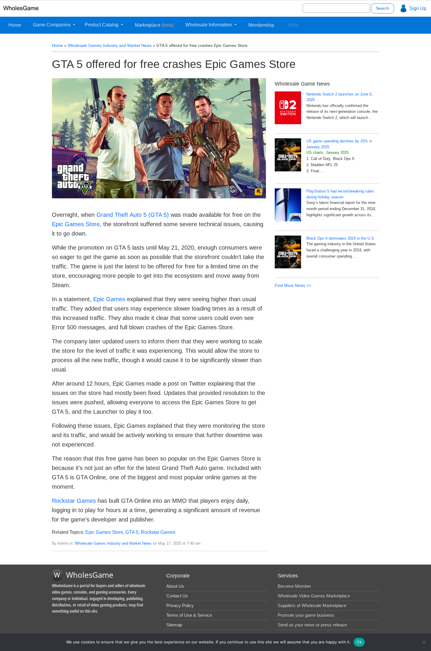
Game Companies (52, 24)
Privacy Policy (180, 605)
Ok (359, 642)
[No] (424, 642)
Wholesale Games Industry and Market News (110, 45)
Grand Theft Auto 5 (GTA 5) (132, 215)
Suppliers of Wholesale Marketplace (312, 605)
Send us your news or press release (312, 624)
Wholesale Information (209, 24)
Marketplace (154, 25)
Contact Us (177, 595)
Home (15, 25)
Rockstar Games (74, 500)
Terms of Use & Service (189, 615)
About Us (175, 586)
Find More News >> (293, 285)
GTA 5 (131, 532)
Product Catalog (102, 24)
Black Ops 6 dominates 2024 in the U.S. (340, 238)
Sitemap (174, 624)
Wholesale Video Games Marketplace (314, 595)
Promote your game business (306, 615)
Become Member (294, 586)
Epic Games (109, 299)
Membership (261, 25)
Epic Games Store (76, 224)
